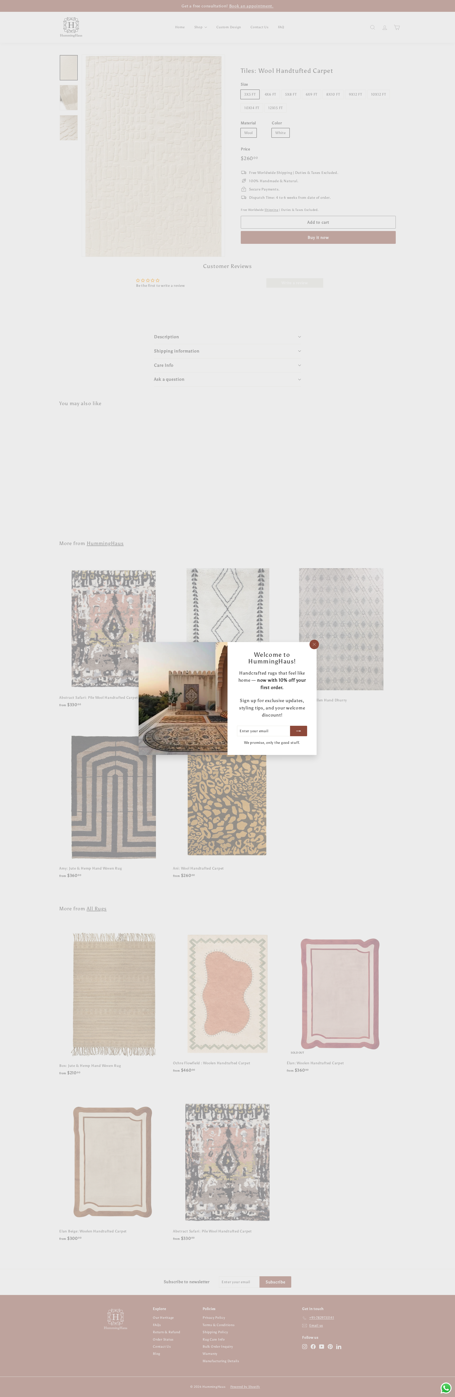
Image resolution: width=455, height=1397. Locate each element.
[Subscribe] (298, 731)
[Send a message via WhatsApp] (446, 1388)
